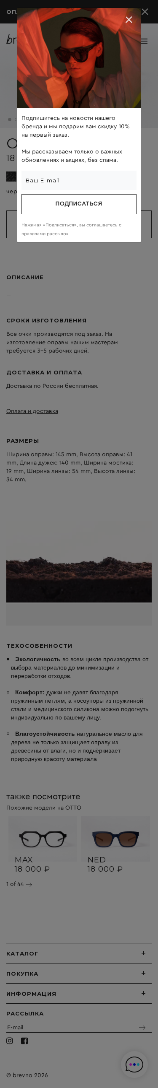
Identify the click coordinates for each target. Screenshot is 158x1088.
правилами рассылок (45, 233)
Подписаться (79, 204)
